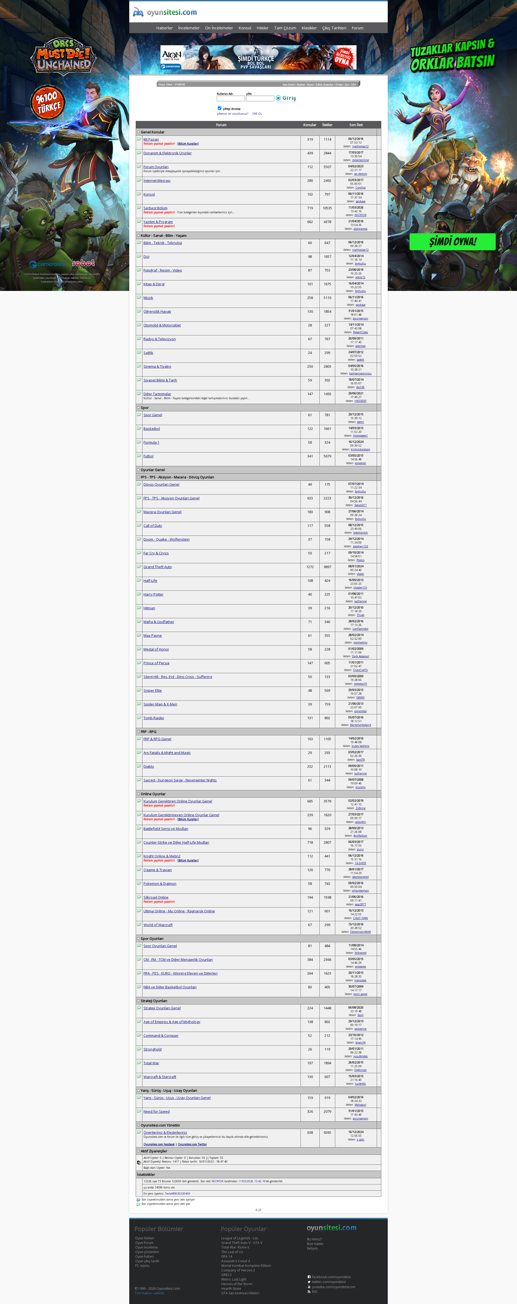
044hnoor (360, 1070)
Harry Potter (153, 594)
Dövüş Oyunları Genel (161, 484)
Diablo (149, 766)
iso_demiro (360, 174)
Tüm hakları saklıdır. (150, 1293)
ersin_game (360, 994)
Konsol (149, 194)
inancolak (360, 980)
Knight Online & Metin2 (162, 856)
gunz (360, 849)
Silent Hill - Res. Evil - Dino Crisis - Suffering (178, 676)
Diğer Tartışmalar (157, 393)
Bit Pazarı (151, 139)
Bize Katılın (315, 1244)
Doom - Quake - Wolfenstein (167, 539)
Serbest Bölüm (155, 208)
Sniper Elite (153, 690)
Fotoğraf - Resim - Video (163, 270)
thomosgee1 (360, 435)
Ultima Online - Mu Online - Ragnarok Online (179, 911)
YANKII (360, 697)
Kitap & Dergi (154, 283)
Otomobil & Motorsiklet (162, 325)
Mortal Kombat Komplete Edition (246, 1265)
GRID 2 (226, 1274)
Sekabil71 (360, 505)
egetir (360, 422)
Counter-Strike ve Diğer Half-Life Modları (176, 842)
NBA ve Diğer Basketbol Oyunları (170, 987)
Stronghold (153, 1049)
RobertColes (360, 332)
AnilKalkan (360, 835)
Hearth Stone (231, 1288)
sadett (360, 359)
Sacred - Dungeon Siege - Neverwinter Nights (180, 780)
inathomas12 (360, 146)
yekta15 (360, 277)
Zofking (360, 808)
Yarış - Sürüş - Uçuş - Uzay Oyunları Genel (177, 1097)
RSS (314, 1291)
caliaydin (360, 822)
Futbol (148, 456)
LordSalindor (360, 629)
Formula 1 (151, 442)
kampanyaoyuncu (360, 373)
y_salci (360, 1139)
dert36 (360, 387)
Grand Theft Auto (158, 566)
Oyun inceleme (146, 1247)
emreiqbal (360, 711)
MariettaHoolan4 (360, 725)
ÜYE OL (257, 114)
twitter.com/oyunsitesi (329, 1281)
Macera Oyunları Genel (162, 511)
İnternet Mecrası (157, 180)
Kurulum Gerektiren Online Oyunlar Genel (178, 801)
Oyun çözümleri (147, 1252)
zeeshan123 (360, 546)
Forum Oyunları (156, 166)
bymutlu (360, 263)
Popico (360, 560)
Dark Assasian (360, 656)
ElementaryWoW (360, 932)
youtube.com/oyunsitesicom (333, 1287)
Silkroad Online (156, 897)
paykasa (360, 201)
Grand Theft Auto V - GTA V (241, 1242)
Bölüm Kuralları (188, 819)
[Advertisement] (258, 38)
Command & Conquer (161, 1035)
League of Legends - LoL (239, 1238)
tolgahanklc (360, 532)
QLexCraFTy (360, 670)
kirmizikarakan (360, 449)
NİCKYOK (360, 215)
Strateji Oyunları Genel (162, 1008)
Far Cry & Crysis (156, 553)
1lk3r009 (360, 863)
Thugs (360, 615)
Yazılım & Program (158, 221)
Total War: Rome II (235, 1247)
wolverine (360, 1029)
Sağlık (148, 352)
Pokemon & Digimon (160, 883)
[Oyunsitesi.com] (332, 1231)
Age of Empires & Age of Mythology (172, 1021)
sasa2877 (360, 904)
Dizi (146, 256)
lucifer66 (360, 1084)
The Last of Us (232, 1252)
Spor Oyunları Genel (160, 945)
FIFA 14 (226, 1256)
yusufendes (360, 1056)
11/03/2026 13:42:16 (252, 1181)
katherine (360, 601)
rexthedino (360, 642)
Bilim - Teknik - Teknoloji (163, 242)
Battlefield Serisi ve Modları (166, 828)
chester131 (360, 587)
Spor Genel (153, 414)
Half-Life (150, 580)
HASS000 (360, 401)
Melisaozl (360, 1105)
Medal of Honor (156, 649)
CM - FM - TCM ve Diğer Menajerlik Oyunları (178, 959)
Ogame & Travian (158, 869)
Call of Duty (153, 525)
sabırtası (360, 346)
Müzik (148, 297)
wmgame (360, 463)
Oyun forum (144, 1242)
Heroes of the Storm (236, 1284)
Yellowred (360, 953)
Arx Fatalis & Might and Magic (167, 752)
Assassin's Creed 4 (235, 1261)
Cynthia (360, 187)
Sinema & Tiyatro (157, 366)
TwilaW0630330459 (177, 1193)
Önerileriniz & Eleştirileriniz (165, 1132)
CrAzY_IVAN (360, 918)
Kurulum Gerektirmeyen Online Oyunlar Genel (181, 814)
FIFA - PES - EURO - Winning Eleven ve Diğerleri (181, 973)
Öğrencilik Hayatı (157, 311)
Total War (151, 1062)
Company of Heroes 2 (238, 1270)
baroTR (360, 759)
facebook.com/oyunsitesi (331, 1277)
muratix (360, 787)
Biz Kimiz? (314, 1239)
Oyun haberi (144, 1256)
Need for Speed (157, 1111)
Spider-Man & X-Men (160, 704)
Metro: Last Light (233, 1279)
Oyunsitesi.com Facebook (159, 1144)
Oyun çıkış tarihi (147, 1261)
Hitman (149, 608)
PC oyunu (142, 1265)
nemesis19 (360, 684)
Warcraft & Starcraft (160, 1076)
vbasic (360, 574)
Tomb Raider (154, 717)
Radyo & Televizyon (160, 338)
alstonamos (360, 229)
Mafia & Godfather (159, 621)
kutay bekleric (360, 746)
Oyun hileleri (144, 1238)
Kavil (361, 1015)
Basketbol (152, 428)
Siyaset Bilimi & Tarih (160, 380)
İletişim (312, 1248)
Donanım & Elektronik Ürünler (168, 153)
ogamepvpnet (360, 877)
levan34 (360, 1042)
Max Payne (153, 635)
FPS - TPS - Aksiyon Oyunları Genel (172, 498)
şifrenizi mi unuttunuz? (232, 114)
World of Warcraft (158, 924)
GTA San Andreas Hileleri (240, 1293)
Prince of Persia (156, 662)
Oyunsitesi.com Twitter (192, 1144)
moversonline (360, 160)
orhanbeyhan (360, 890)
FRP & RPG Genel (157, 738)
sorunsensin (360, 318)
